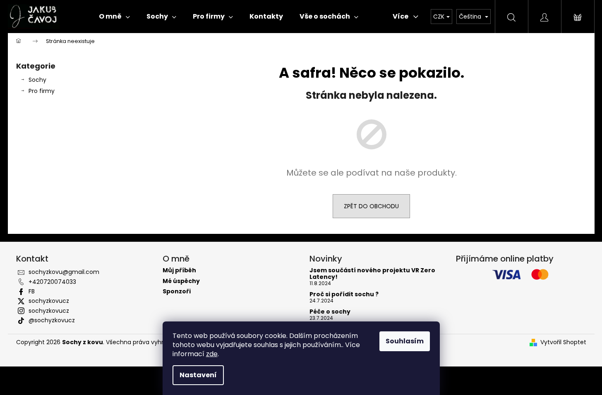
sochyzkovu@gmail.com (64, 272)
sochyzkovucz (49, 301)
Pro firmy (42, 91)
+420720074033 (52, 282)
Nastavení (198, 375)
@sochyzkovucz (52, 320)
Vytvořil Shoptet (563, 342)
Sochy (37, 80)
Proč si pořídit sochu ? (344, 294)
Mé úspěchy (181, 281)
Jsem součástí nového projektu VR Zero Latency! (372, 273)
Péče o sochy (329, 312)
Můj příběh (179, 270)
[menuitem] (114, 16)
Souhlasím (405, 341)
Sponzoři (177, 291)
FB (32, 291)
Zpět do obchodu (371, 206)
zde (212, 354)
